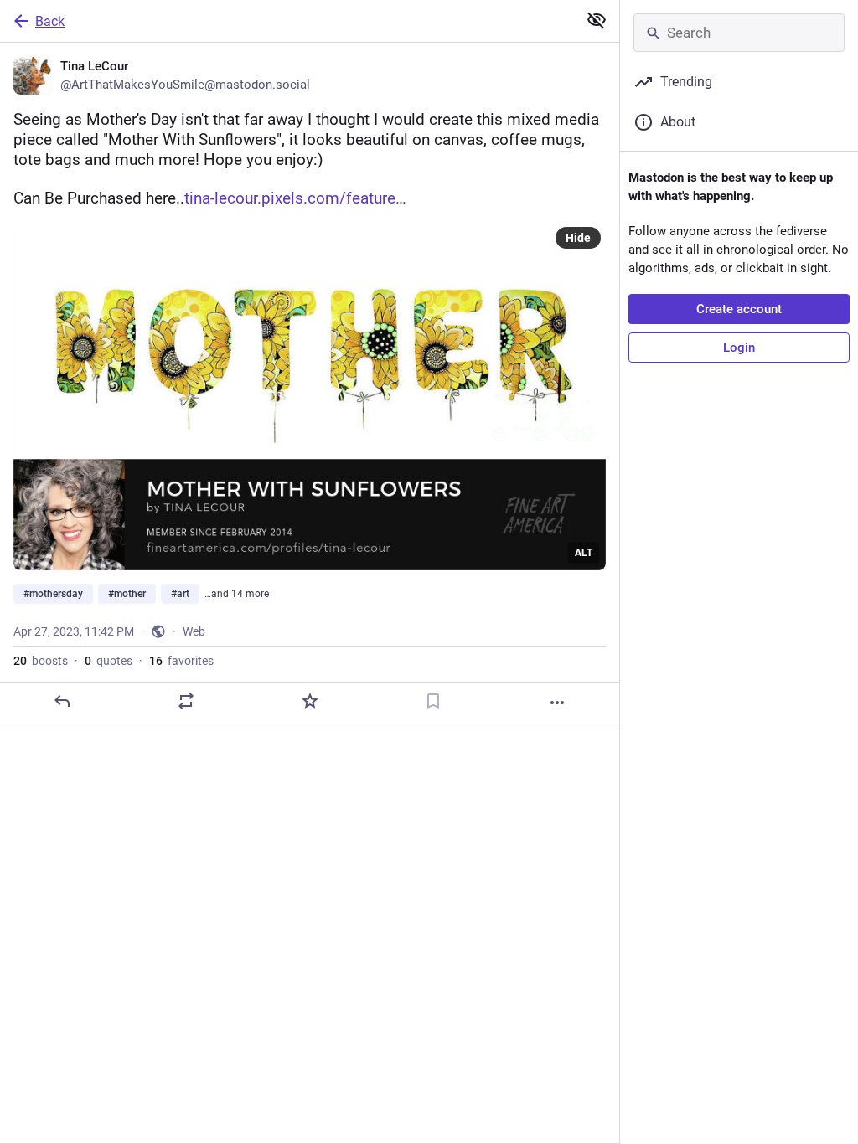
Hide (578, 238)
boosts (40, 660)
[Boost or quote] (186, 701)
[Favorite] (310, 701)
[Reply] (62, 701)
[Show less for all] (596, 20)
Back (50, 21)
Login (739, 347)
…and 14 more (236, 594)
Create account (739, 309)
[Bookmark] (433, 701)
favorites (181, 660)
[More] (557, 703)
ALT (583, 553)
